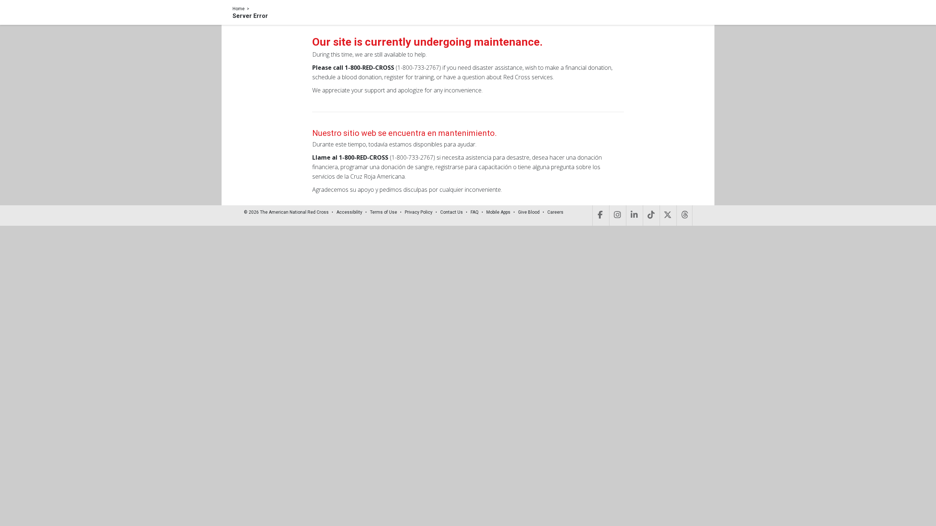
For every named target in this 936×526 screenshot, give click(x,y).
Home (239, 8)
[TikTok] (650, 215)
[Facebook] (600, 215)
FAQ (475, 212)
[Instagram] (617, 215)
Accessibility (349, 212)
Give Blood (529, 212)
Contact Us (451, 212)
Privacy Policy (419, 212)
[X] (667, 215)
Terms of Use (383, 212)
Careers (555, 212)
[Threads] (684, 215)
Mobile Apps (498, 212)
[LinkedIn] (634, 215)
